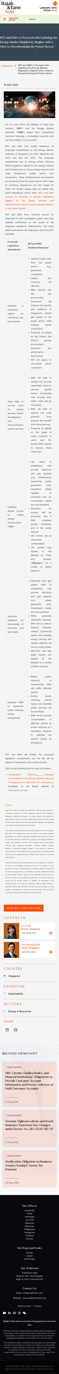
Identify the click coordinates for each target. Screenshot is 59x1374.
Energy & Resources (19, 1011)
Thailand (29, 1235)
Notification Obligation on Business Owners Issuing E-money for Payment (28, 1165)
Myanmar (29, 1226)
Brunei (29, 1252)
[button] (7, 1029)
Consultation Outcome (22, 774)
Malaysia (29, 1223)
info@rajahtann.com (33, 1293)
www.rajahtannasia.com (34, 1298)
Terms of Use (23, 1306)
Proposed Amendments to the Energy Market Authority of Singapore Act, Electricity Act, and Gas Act (31, 778)
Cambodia (30, 1210)
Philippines (29, 1229)
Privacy (38, 1306)
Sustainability (15, 993)
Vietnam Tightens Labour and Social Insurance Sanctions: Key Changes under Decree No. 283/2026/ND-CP (29, 1125)
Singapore (14, 976)
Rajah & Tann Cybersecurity (29, 1279)
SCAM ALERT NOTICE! (13, 19)
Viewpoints (7, 65)
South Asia (29, 1259)
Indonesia (29, 1216)
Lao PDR (29, 1220)
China (29, 1213)
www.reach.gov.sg (17, 790)
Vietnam (29, 1238)
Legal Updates (14, 1067)
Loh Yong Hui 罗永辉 (30, 945)
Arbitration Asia (29, 1273)
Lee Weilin (26, 926)
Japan (29, 1255)
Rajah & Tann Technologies (29, 1276)
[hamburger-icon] (5, 19)
